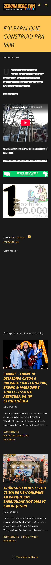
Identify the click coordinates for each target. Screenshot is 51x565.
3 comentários (29, 537)
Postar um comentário (16, 435)
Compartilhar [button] (11, 242)
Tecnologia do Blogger (27, 557)
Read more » (10, 439)
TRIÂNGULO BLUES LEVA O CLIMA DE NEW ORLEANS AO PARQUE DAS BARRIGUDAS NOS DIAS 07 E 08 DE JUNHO (24, 497)
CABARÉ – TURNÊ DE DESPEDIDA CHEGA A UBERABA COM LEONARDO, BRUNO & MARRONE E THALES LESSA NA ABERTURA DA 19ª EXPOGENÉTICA (25, 387)
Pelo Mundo (18, 237)
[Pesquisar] (39, 5)
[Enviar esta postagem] (29, 237)
